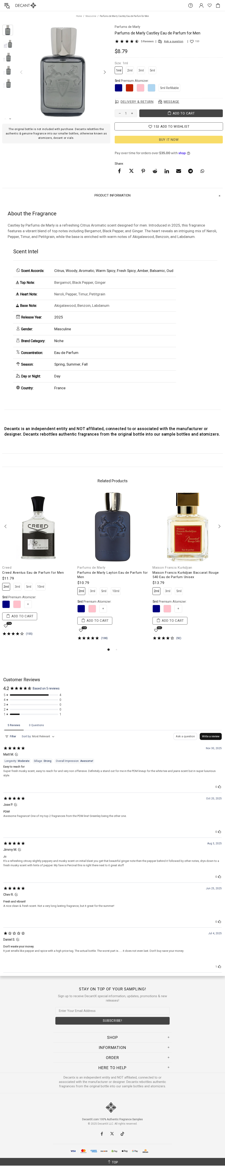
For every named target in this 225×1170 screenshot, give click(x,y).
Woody (71, 270)
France (59, 388)
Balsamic (157, 270)
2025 (58, 317)
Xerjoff (158, 568)
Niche (59, 341)
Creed (82, 568)
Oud (170, 270)
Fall (85, 364)
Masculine (90, 16)
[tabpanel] (37, 567)
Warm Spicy (105, 270)
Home (79, 16)
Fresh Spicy (126, 270)
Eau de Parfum (66, 352)
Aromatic (86, 270)
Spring (59, 364)
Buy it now (169, 140)
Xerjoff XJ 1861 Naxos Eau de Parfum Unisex (182, 575)
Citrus (59, 270)
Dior (5, 568)
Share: (119, 164)
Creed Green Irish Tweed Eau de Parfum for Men (112, 575)
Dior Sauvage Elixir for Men (23, 573)
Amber (142, 270)
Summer (73, 364)
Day (57, 376)
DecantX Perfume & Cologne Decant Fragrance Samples (17, 5)
